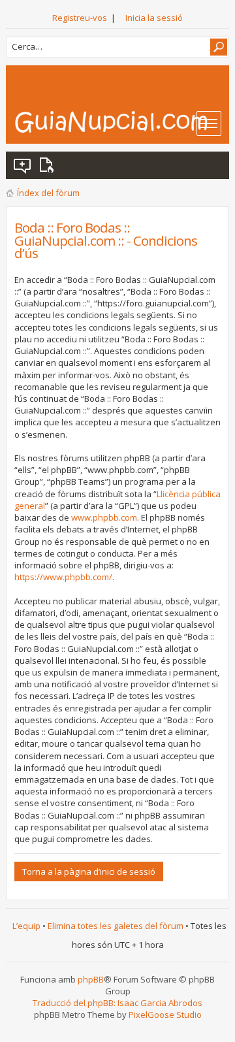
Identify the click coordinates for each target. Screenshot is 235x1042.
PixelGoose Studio (165, 1014)
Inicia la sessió (154, 18)
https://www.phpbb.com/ (63, 577)
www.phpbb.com (104, 517)
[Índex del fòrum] (121, 121)
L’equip (26, 926)
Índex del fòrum (48, 193)
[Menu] (208, 123)
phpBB (91, 979)
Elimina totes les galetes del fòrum (115, 926)
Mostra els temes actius (49, 165)
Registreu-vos (79, 18)
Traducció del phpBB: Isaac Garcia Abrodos (117, 1003)
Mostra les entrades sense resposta (23, 165)
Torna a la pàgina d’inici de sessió (88, 871)
